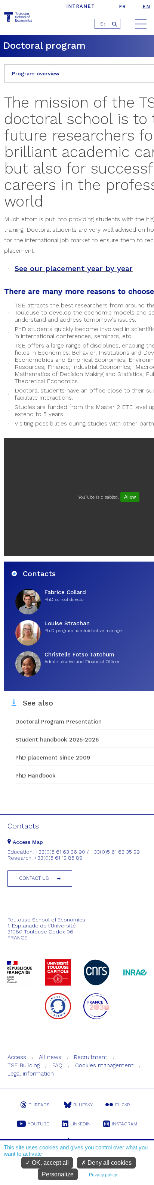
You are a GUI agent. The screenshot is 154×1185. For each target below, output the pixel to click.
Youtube (38, 1124)
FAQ (57, 1065)
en (146, 6)
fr (122, 6)
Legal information (30, 1073)
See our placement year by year (74, 268)
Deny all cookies (109, 1163)
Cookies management (104, 1065)
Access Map (27, 842)
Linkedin (80, 1124)
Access (16, 1057)
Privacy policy (103, 1175)
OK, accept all (49, 1163)
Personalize (58, 1174)
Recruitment (90, 1057)
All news (50, 1057)
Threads (39, 1104)
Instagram (124, 1124)
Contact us (34, 878)
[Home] (19, 18)
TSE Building (23, 1065)
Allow (130, 497)
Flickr (122, 1104)
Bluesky (83, 1104)
